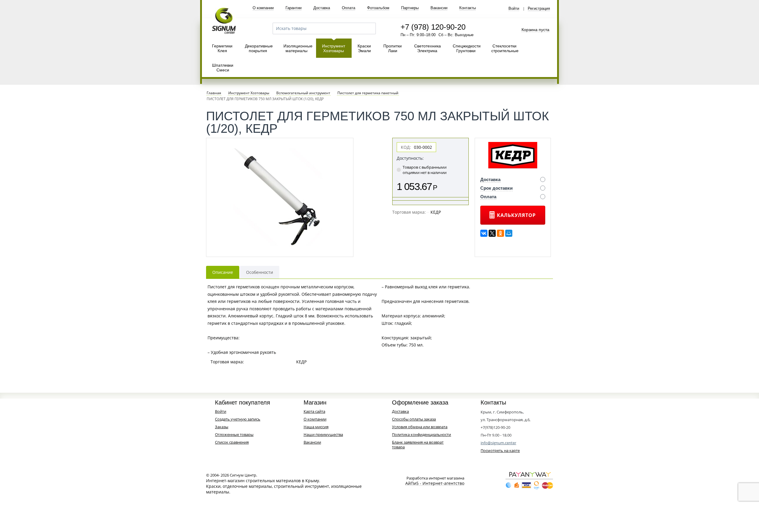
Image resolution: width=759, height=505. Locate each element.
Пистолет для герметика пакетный (367, 93)
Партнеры (410, 8)
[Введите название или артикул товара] (368, 28)
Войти (513, 9)
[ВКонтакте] (483, 233)
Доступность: (410, 158)
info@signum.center (498, 442)
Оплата (348, 8)
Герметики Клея (222, 48)
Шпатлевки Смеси (222, 67)
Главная (214, 93)
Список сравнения (232, 442)
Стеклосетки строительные (505, 48)
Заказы (221, 426)
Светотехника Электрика (427, 48)
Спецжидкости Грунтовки (467, 48)
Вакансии (438, 8)
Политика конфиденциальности (421, 434)
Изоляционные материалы (297, 48)
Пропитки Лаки (392, 48)
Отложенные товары (234, 434)
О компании (263, 8)
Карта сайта (314, 411)
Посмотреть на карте (500, 450)
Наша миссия (316, 426)
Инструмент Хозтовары (333, 48)
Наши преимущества (323, 434)
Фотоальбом (378, 8)
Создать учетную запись (237, 419)
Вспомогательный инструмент (303, 93)
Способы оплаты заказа (414, 419)
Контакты (467, 8)
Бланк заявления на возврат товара (418, 445)
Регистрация (539, 9)
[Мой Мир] (508, 233)
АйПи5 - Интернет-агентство (434, 483)
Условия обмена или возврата (419, 426)
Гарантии (294, 8)
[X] (492, 233)
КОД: (406, 147)
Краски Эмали (364, 48)
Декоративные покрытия (259, 48)
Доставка (321, 8)
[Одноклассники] (500, 233)
